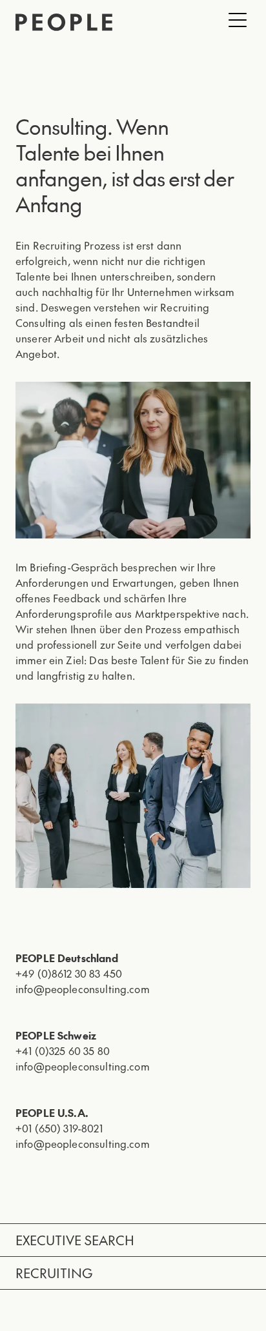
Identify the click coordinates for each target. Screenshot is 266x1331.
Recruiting (53, 1273)
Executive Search (74, 1240)
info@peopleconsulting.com (82, 988)
